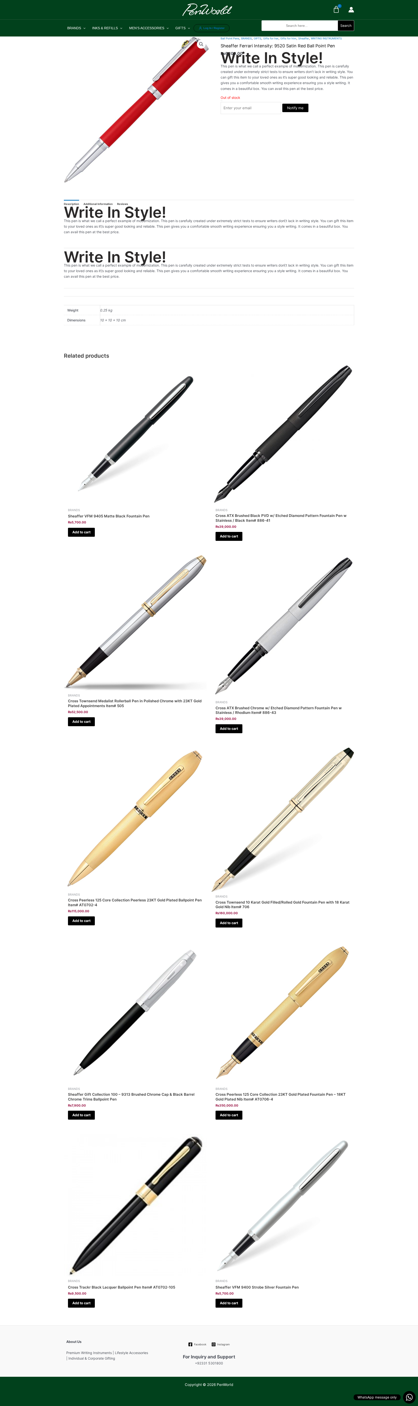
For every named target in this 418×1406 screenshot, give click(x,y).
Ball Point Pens (230, 38)
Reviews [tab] (122, 204)
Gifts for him (288, 38)
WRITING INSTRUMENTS (326, 38)
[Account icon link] (351, 10)
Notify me (295, 108)
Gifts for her (270, 38)
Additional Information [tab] (98, 204)
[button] (307, 33)
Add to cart (81, 532)
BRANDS (74, 28)
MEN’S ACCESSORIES (146, 28)
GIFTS (180, 28)
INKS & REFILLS (105, 28)
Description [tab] (71, 204)
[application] (83, 28)
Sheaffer (303, 38)
